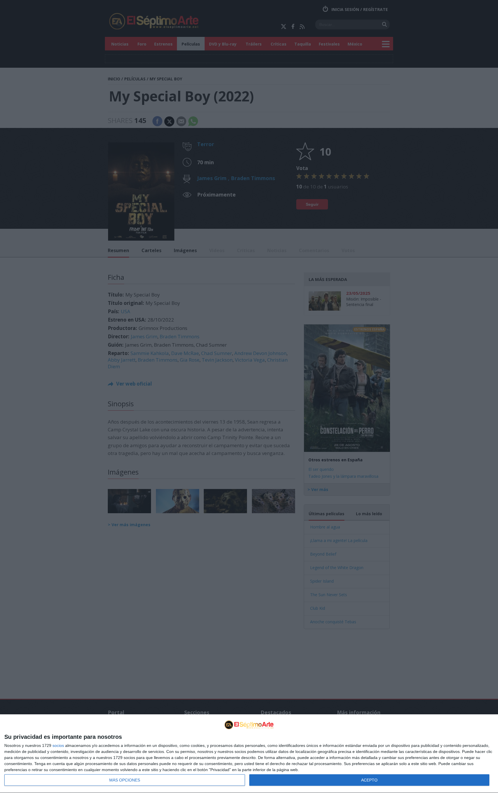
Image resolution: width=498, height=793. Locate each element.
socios (58, 745)
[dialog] (249, 754)
